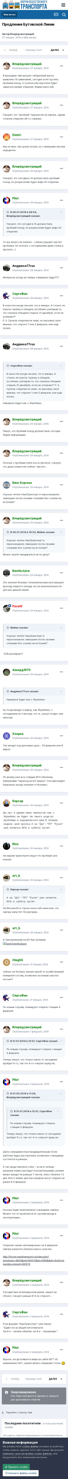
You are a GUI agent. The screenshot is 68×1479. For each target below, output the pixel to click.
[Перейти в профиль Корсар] (6, 803)
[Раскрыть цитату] (8, 212)
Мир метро (30, 37)
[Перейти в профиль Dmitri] (6, 137)
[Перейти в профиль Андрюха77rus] (6, 268)
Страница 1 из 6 (34, 50)
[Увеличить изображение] (14, 943)
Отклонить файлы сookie (21, 1473)
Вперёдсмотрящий (22, 33)
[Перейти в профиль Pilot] (6, 200)
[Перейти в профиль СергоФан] (6, 296)
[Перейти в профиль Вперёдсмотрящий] (6, 66)
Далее (55, 50)
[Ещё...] (61, 66)
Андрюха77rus (23, 266)
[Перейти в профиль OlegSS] (6, 962)
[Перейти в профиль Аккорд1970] (6, 672)
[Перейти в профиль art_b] (6, 878)
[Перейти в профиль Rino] (6, 846)
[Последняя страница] (63, 50)
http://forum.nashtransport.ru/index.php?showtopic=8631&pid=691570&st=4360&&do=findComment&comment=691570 (33, 1260)
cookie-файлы (30, 1446)
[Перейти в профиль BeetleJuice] (6, 573)
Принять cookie (17, 1466)
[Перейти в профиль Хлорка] (6, 736)
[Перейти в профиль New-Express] (6, 485)
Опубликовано (30, 68)
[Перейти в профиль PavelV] (6, 608)
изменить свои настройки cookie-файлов (27, 1453)
